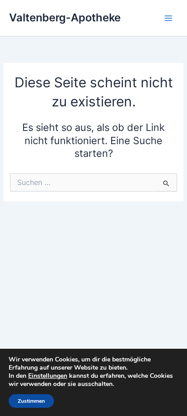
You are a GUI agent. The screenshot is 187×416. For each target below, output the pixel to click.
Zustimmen (31, 401)
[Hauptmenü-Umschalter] (168, 18)
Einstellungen (47, 376)
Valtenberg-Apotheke (65, 17)
